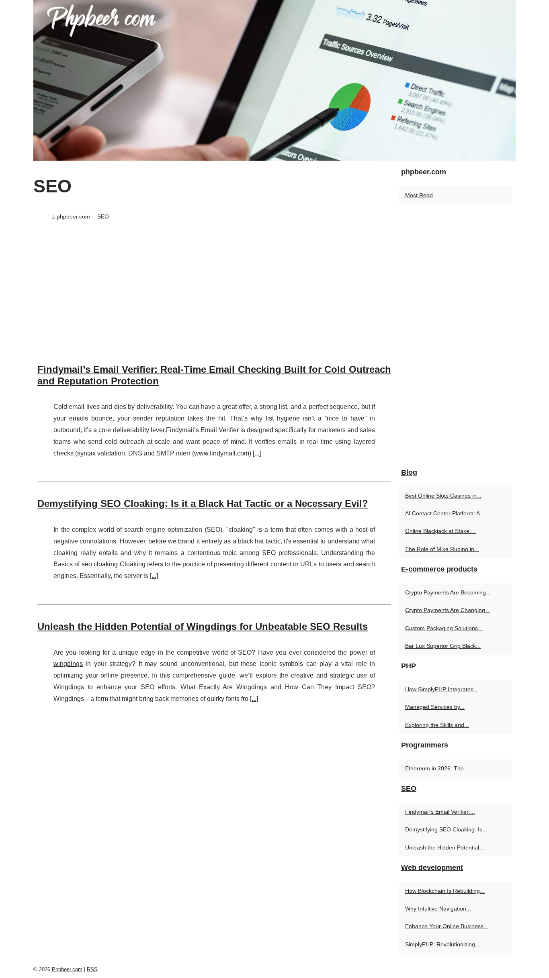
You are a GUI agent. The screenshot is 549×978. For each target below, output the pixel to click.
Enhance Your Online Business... (446, 926)
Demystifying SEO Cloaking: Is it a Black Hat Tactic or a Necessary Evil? (202, 503)
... (256, 453)
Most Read (419, 195)
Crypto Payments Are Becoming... (448, 592)
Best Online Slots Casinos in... (443, 495)
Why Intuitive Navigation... (438, 908)
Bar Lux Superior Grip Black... (443, 646)
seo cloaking (100, 564)
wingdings (68, 663)
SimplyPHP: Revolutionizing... (442, 944)
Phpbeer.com (67, 969)
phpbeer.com (73, 216)
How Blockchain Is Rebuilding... (445, 891)
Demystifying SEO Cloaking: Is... (446, 829)
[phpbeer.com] (274, 80)
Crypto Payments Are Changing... (447, 610)
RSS (92, 969)
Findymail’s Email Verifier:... (440, 812)
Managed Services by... (435, 707)
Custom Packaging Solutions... (444, 628)
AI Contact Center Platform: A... (445, 513)
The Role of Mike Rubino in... (442, 549)
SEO (103, 216)
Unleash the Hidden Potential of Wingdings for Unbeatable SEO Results (202, 626)
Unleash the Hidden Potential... (444, 847)
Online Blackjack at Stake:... (440, 531)
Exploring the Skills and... (437, 725)
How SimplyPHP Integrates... (441, 689)
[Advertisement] (214, 283)
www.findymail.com (221, 453)
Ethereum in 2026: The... (437, 768)
